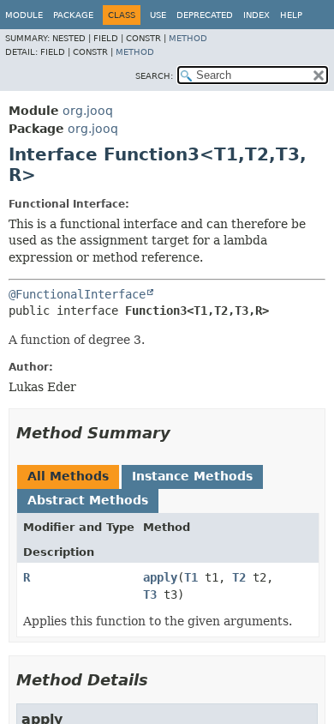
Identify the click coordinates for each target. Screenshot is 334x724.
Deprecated (204, 15)
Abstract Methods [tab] (87, 500)
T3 (150, 594)
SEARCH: (154, 76)
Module (24, 15)
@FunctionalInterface (77, 294)
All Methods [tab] (68, 476)
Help (291, 15)
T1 (191, 577)
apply (160, 577)
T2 (239, 577)
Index (256, 15)
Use (158, 15)
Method (188, 38)
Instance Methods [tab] (192, 476)
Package (73, 15)
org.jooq (88, 111)
